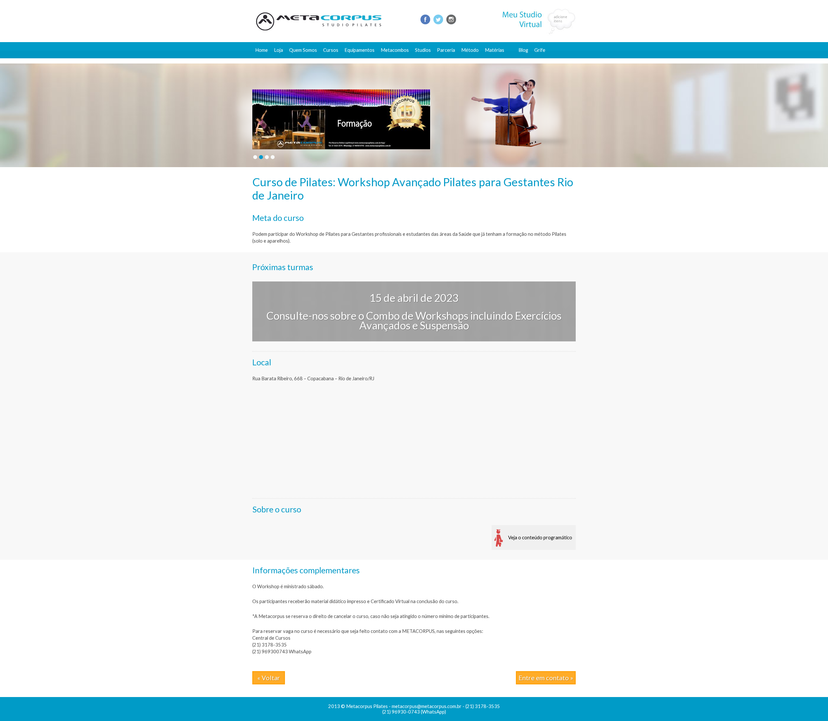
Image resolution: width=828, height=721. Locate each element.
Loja (278, 50)
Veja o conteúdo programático (540, 537)
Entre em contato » (545, 677)
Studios (423, 50)
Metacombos (395, 50)
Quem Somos (303, 50)
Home (261, 50)
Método (470, 50)
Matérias (494, 50)
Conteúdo (498, 60)
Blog (523, 50)
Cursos (330, 50)
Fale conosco (532, 60)
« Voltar (268, 677)
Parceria (446, 50)
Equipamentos (359, 50)
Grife (539, 50)
